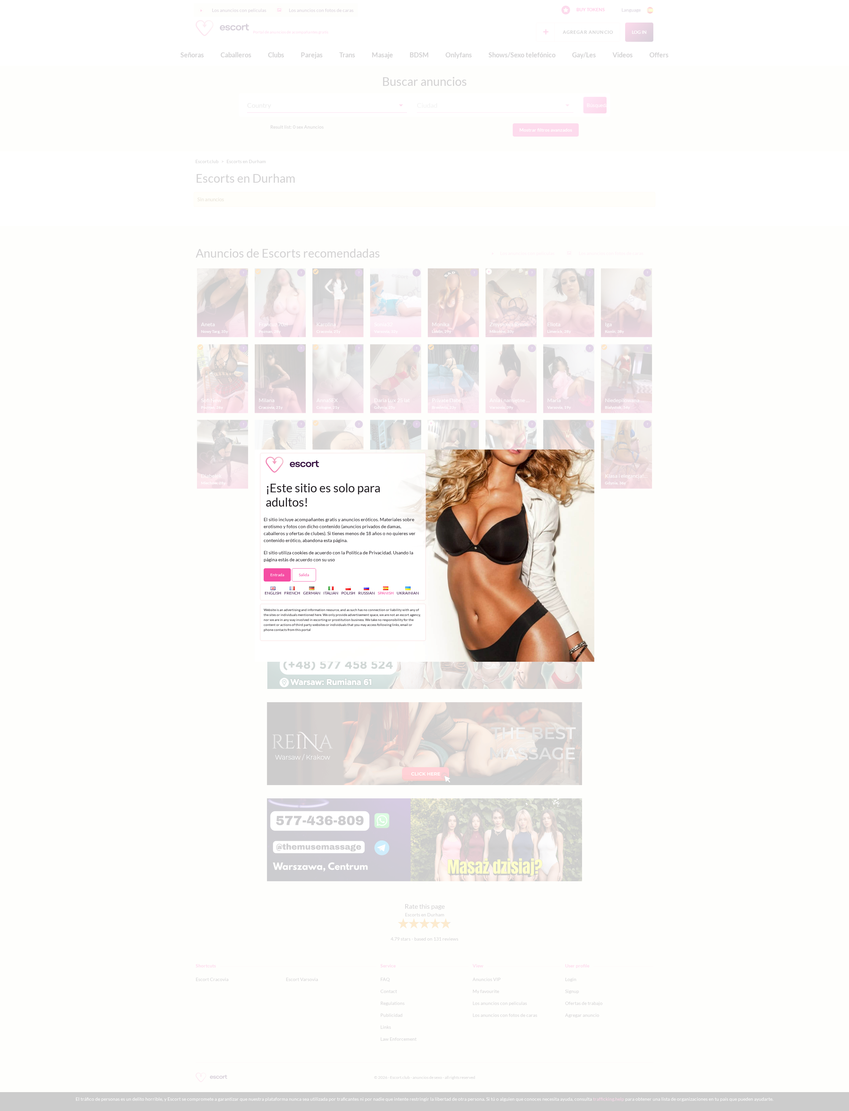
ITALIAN (330, 592)
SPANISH (386, 592)
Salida (304, 574)
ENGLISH (273, 592)
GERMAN (311, 592)
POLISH (348, 592)
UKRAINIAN (408, 592)
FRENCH (292, 592)
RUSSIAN (366, 592)
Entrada (277, 574)
